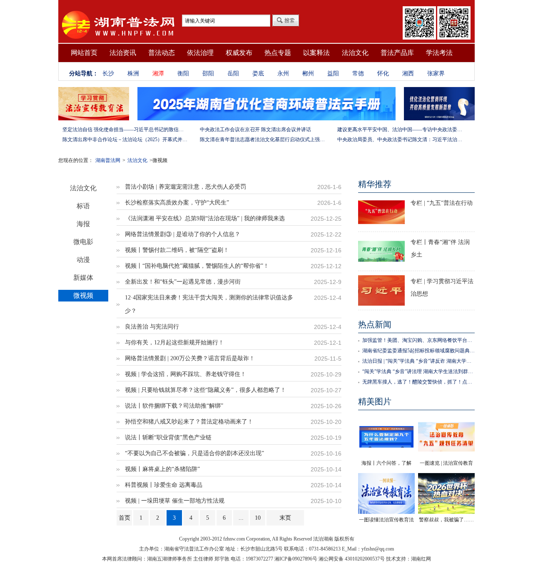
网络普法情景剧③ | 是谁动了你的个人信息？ (182, 234)
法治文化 (355, 52)
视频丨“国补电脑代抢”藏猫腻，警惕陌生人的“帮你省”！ (197, 266)
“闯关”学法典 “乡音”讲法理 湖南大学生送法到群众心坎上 (418, 371)
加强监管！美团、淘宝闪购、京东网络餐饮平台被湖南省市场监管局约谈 (418, 340)
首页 (124, 518)
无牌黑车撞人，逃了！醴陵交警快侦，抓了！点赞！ (418, 382)
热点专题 (277, 52)
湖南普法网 (107, 160)
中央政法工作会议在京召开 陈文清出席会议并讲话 (255, 129)
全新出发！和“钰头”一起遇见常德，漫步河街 (183, 282)
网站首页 (84, 52)
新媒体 (83, 277)
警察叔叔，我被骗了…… (446, 520)
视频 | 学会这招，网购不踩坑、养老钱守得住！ (185, 374)
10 (258, 518)
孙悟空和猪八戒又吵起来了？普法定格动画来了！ (189, 422)
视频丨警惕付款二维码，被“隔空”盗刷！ (177, 250)
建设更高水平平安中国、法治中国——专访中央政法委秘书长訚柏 (399, 129)
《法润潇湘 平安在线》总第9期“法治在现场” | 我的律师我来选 (205, 218)
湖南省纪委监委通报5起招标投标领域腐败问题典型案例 (418, 351)
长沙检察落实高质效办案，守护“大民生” (177, 202)
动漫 (83, 259)
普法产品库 (397, 52)
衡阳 (183, 73)
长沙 (108, 73)
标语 (83, 205)
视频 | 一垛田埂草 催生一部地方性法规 (174, 501)
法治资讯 (123, 52)
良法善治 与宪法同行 (152, 327)
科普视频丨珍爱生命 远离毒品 (163, 485)
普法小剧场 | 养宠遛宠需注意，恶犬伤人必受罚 (185, 187)
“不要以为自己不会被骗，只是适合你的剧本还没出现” (194, 453)
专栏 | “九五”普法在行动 (442, 203)
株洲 (133, 73)
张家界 (436, 73)
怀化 (383, 73)
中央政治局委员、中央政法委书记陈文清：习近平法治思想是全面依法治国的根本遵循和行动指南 (399, 139)
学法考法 (439, 52)
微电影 (83, 241)
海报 (83, 223)
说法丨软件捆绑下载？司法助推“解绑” (174, 406)
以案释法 (316, 52)
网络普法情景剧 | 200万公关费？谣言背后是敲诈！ (190, 358)
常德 (358, 73)
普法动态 (161, 52)
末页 (285, 518)
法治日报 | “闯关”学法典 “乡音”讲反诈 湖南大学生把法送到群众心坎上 (418, 361)
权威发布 (239, 52)
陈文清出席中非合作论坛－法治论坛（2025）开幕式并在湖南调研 (124, 139)
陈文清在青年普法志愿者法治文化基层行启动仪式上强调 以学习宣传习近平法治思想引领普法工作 (262, 139)
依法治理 (200, 52)
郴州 (308, 73)
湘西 (408, 73)
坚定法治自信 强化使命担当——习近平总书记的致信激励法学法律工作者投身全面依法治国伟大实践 (124, 129)
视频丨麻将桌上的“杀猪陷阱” (162, 469)
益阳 (333, 73)
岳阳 (233, 73)
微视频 (83, 295)
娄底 (258, 73)
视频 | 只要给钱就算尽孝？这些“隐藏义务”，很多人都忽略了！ (205, 390)
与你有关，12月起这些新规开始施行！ (174, 342)
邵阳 (208, 73)
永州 (283, 73)
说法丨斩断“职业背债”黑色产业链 (168, 437)
